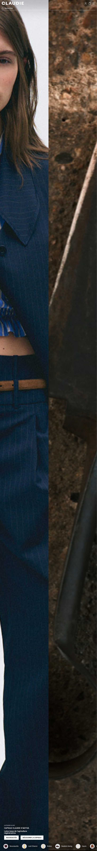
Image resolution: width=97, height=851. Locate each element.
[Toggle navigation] (93, 3)
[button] (85, 3)
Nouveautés (11, 838)
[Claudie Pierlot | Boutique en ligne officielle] (13, 3)
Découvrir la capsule (32, 838)
